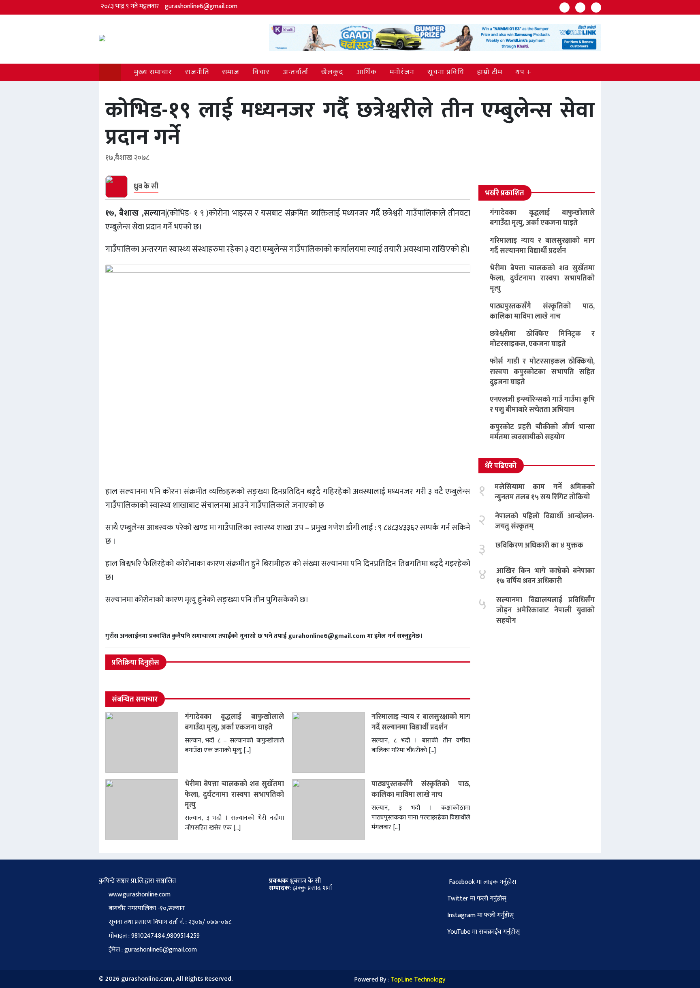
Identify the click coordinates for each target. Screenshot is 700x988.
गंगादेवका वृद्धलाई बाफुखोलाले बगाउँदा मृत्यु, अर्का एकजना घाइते (234, 722)
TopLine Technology (418, 979)
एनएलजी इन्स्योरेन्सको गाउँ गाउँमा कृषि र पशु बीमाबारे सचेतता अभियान (542, 404)
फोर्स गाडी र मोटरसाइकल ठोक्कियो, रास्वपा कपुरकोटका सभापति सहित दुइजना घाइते (542, 371)
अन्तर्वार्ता (295, 72)
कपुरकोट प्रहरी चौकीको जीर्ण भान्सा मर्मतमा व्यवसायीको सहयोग (542, 432)
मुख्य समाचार (153, 72)
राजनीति (197, 72)
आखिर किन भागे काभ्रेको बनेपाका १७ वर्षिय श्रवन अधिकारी (545, 576)
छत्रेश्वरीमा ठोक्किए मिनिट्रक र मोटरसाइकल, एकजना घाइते (542, 339)
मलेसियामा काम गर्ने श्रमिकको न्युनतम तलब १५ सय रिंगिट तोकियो (545, 492)
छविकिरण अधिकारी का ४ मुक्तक (539, 545)
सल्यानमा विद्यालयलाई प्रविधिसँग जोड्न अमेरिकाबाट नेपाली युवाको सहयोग (545, 610)
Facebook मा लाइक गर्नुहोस (481, 882)
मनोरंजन (402, 72)
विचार (261, 72)
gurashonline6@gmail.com (201, 6)
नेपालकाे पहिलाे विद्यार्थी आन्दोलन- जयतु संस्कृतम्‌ (545, 521)
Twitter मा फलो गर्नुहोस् (476, 898)
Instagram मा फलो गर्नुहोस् (480, 915)
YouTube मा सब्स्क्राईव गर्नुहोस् (483, 931)
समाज (230, 72)
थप (520, 72)
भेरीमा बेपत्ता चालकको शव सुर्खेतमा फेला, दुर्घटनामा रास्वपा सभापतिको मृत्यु (234, 794)
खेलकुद (332, 72)
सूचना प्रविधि (445, 72)
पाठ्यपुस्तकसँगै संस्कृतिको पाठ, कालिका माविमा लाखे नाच (421, 789)
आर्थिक (366, 72)
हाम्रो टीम (489, 72)
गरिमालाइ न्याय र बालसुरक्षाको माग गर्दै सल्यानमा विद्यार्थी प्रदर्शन (421, 722)
